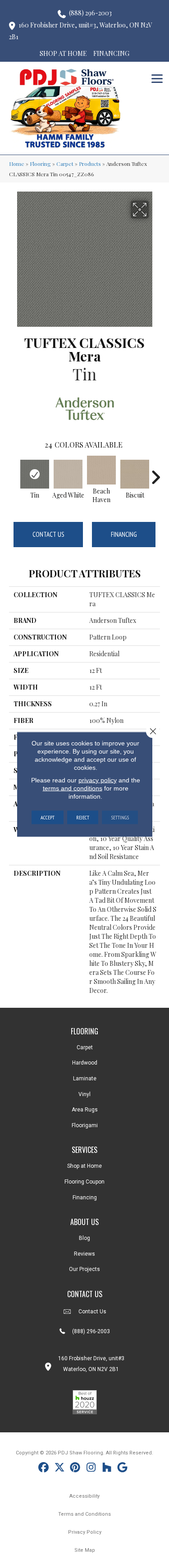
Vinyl (84, 1094)
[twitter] (59, 1468)
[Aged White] (68, 474)
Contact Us (48, 534)
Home (16, 163)
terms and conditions (72, 787)
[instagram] (91, 1468)
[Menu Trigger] (157, 78)
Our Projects (84, 1269)
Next (155, 472)
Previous (13, 472)
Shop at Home (84, 1166)
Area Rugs (85, 1109)
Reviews (84, 1254)
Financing (124, 534)
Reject (82, 817)
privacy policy (97, 779)
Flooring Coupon (84, 1182)
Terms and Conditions (84, 1514)
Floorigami (85, 1125)
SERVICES (84, 1149)
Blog (84, 1238)
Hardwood (84, 1063)
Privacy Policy (84, 1532)
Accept (48, 817)
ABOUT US (84, 1221)
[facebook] (43, 1468)
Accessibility (84, 1496)
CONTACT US (84, 1294)
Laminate (84, 1078)
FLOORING (84, 1031)
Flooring (40, 163)
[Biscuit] (134, 474)
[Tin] (34, 474)
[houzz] (107, 1468)
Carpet (64, 163)
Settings (120, 817)
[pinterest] (75, 1468)
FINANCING (111, 53)
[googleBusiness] (122, 1468)
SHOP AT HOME (63, 53)
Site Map (84, 1550)
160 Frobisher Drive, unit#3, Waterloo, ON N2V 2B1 (80, 31)
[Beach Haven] (101, 470)
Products (90, 163)
